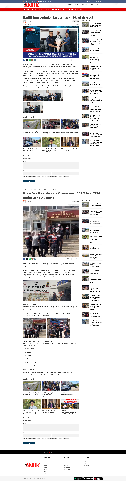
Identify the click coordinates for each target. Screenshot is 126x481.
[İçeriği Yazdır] (35, 60)
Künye (85, 463)
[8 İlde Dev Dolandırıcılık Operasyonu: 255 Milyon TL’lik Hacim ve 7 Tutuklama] (51, 124)
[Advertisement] (16, 32)
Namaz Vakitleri (67, 465)
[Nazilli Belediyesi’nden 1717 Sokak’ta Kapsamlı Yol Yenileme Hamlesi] (85, 85)
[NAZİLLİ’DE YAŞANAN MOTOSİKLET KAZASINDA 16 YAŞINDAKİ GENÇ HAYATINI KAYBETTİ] (85, 143)
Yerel (28, 9)
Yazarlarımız (86, 465)
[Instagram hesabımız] (96, 1)
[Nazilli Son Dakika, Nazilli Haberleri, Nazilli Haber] (31, 7)
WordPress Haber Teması (40, 478)
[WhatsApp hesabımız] (102, 1)
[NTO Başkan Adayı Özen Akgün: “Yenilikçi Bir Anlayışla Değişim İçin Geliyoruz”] (85, 127)
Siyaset (65, 9)
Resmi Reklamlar (73, 9)
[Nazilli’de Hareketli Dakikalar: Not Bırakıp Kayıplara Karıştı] (32, 142)
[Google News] (75, 60)
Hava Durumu (66, 461)
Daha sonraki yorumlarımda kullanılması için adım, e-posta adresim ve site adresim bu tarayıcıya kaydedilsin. (46, 176)
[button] (24, 9)
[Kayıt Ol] (97, 9)
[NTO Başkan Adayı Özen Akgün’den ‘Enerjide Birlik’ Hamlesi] (70, 142)
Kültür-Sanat (47, 9)
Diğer (81, 9)
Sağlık (60, 9)
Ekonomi (34, 9)
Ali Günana (29, 21)
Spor (45, 473)
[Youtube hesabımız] (98, 1)
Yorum (25, 161)
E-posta (54, 170)
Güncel (40, 9)
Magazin (54, 9)
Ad (24, 170)
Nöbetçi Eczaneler (67, 467)
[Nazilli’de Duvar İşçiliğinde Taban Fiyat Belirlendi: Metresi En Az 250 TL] (85, 100)
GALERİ (26, 1)
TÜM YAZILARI (76, 21)
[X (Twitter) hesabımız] (94, 1)
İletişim (85, 461)
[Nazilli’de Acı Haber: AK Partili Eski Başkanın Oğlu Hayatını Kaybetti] (85, 93)
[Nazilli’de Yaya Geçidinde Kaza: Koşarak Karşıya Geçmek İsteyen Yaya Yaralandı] (70, 124)
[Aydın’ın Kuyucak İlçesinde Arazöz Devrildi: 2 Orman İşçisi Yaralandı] (85, 136)
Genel (78, 24)
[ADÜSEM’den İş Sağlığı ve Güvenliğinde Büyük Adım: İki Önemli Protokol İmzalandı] (85, 76)
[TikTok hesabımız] (100, 1)
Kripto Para (66, 463)
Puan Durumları (67, 469)
